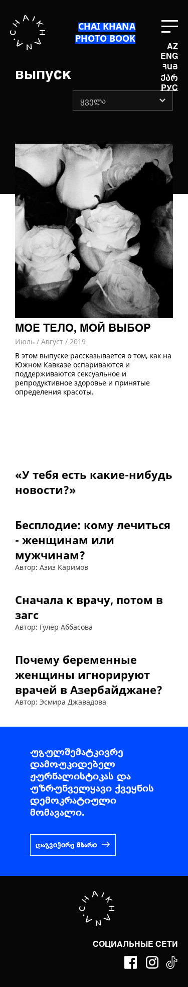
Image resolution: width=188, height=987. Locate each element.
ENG (169, 57)
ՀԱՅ (170, 66)
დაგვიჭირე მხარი (66, 845)
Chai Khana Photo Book (105, 32)
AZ (172, 47)
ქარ (169, 78)
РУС (169, 88)
